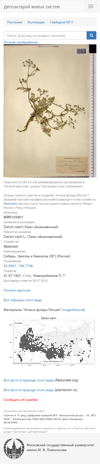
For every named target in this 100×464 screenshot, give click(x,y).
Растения (14, 21)
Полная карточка (17, 290)
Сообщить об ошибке (21, 399)
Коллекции (36, 21)
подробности (73, 309)
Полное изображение (21, 41)
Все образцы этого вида (23, 299)
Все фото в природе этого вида (29, 379)
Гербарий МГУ (61, 21)
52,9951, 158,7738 (18, 265)
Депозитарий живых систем (32, 6)
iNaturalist (10, 203)
